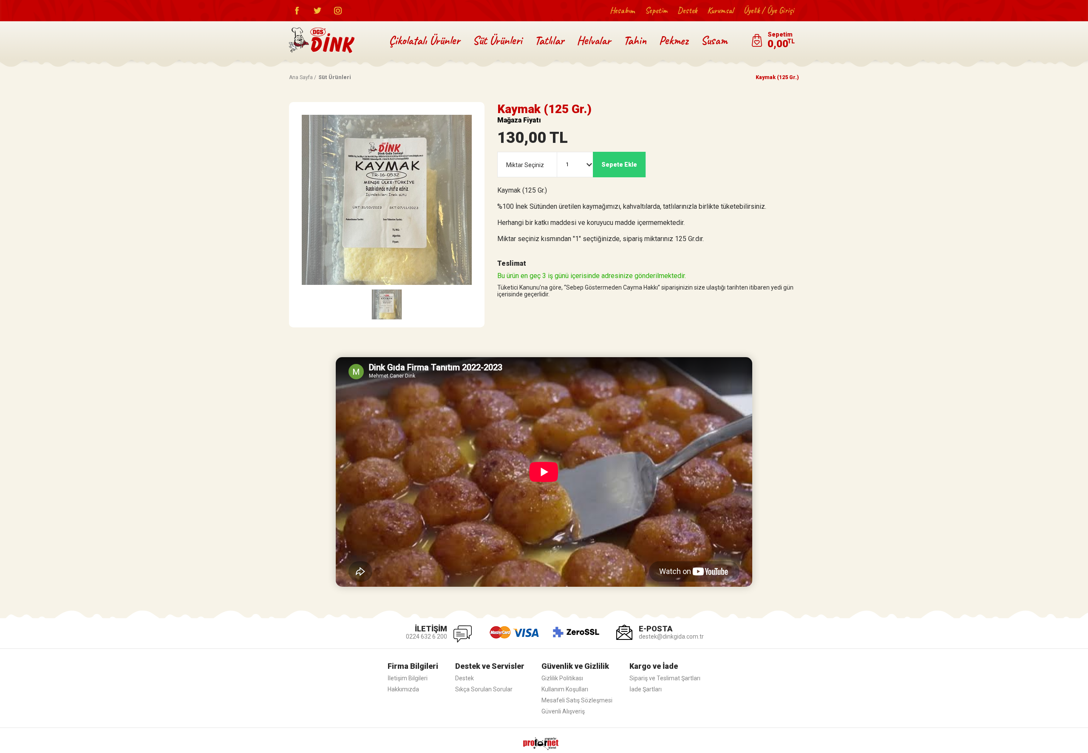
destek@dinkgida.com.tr (671, 636)
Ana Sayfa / (302, 77)
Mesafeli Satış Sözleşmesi (576, 700)
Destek (687, 10)
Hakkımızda (403, 689)
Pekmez (673, 40)
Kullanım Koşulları (564, 689)
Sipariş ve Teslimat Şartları (664, 678)
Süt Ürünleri (497, 40)
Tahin (634, 40)
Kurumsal (720, 10)
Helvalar (594, 40)
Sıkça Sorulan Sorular (484, 689)
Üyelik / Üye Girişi (768, 10)
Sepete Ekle (619, 164)
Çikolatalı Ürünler (424, 40)
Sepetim (656, 10)
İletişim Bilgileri (408, 678)
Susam (714, 40)
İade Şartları (645, 689)
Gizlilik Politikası (562, 678)
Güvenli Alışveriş (563, 711)
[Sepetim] (772, 40)
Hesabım (622, 10)
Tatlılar (549, 40)
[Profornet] (544, 740)
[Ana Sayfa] (322, 40)
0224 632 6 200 (426, 636)
